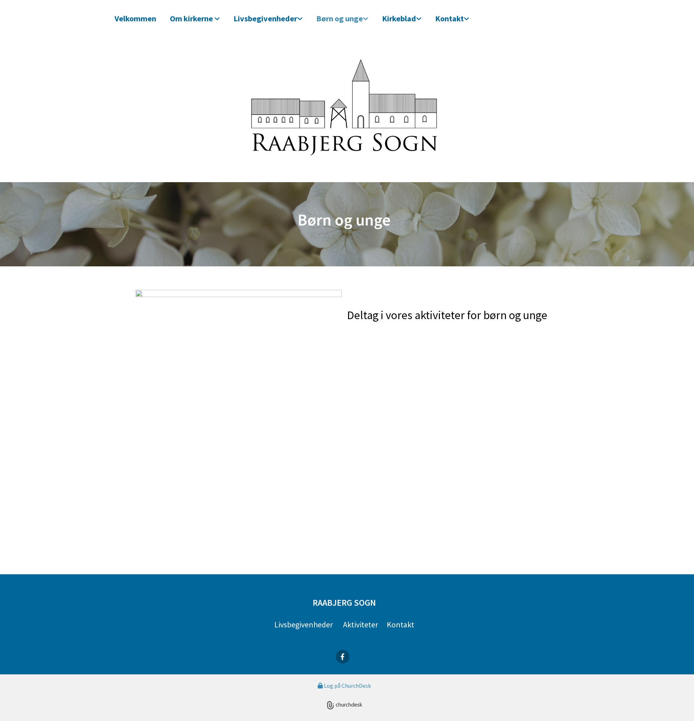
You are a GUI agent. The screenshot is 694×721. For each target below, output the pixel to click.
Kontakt (449, 18)
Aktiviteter (360, 624)
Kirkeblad (399, 18)
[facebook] (342, 656)
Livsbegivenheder (265, 18)
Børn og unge (339, 18)
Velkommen (135, 18)
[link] (197, 18)
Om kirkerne (192, 18)
